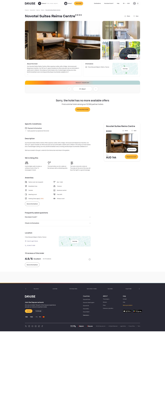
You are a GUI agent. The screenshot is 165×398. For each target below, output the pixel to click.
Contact (125, 299)
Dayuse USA (86, 305)
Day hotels (110, 288)
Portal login (38, 311)
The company (106, 299)
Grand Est (32, 10)
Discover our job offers (108, 308)
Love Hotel (55, 288)
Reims (42, 10)
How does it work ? (109, 3)
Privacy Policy (132, 326)
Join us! (29, 311)
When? (83, 89)
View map (125, 68)
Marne (38, 10)
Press (104, 305)
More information (32, 204)
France (26, 10)
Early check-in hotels (92, 288)
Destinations (97, 3)
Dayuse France (86, 299)
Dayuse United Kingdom (88, 302)
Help (118, 3)
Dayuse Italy (86, 308)
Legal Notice (123, 326)
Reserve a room (131, 157)
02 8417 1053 (31, 245)
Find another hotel (82, 109)
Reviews (105, 302)
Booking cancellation (128, 305)
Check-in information (32, 223)
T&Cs (139, 326)
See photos (134, 56)
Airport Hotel (128, 288)
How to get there (32, 241)
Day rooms (36, 288)
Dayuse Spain (86, 312)
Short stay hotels (73, 288)
